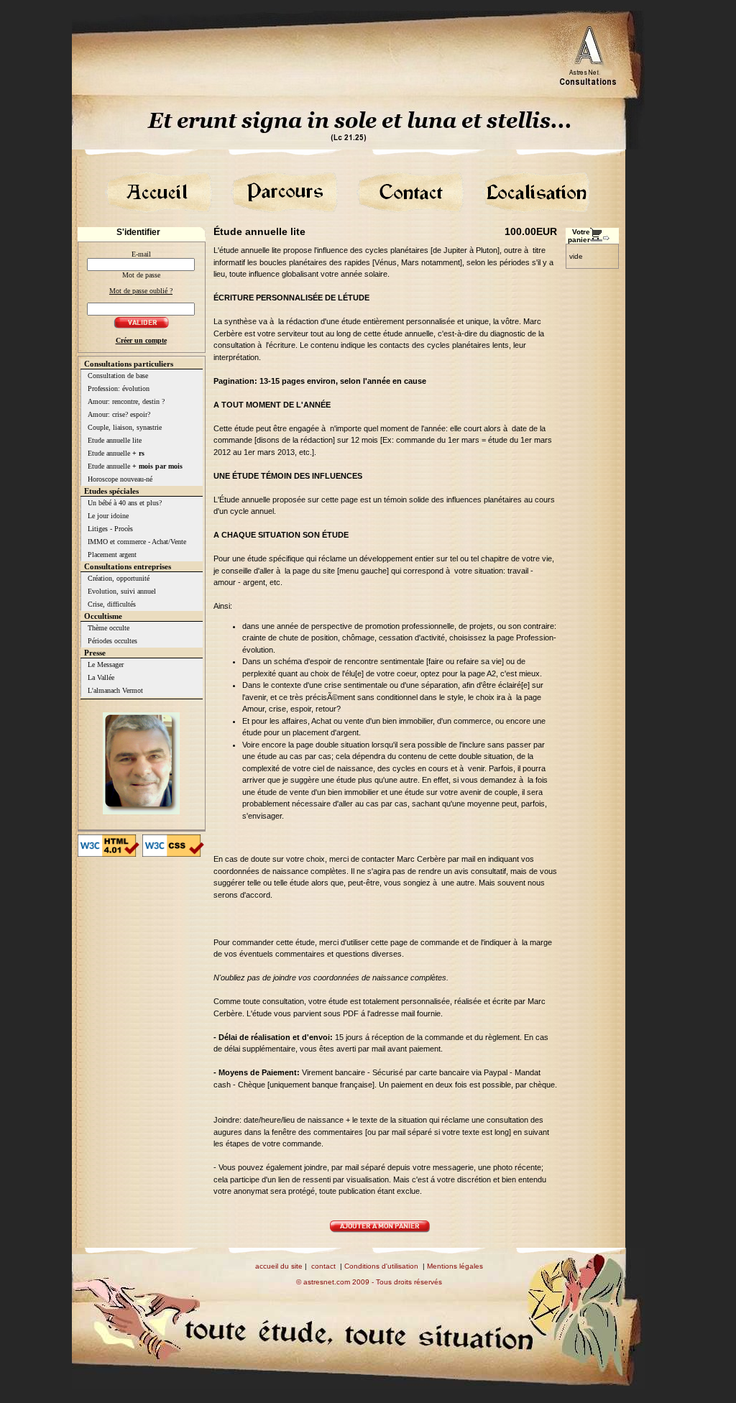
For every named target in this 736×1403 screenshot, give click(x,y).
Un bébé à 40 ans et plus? (125, 503)
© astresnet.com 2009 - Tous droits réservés (369, 1282)
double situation (342, 744)
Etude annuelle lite (115, 440)
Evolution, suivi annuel (122, 591)
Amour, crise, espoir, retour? (291, 708)
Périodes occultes (112, 641)
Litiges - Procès (110, 529)
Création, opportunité (119, 578)
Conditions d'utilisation (381, 1266)
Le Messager (106, 664)
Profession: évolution (119, 388)
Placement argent (112, 554)
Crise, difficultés (112, 604)
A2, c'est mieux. (514, 673)
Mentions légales (455, 1266)
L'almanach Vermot (115, 690)
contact (323, 1266)
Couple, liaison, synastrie (125, 427)
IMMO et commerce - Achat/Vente (137, 542)
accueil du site (279, 1266)
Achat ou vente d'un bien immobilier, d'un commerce (401, 721)
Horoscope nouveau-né (120, 479)
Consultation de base (118, 376)
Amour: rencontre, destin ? (126, 401)
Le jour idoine (108, 516)
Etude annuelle (116, 453)
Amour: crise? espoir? (119, 414)
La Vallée (101, 677)
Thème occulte (108, 628)
